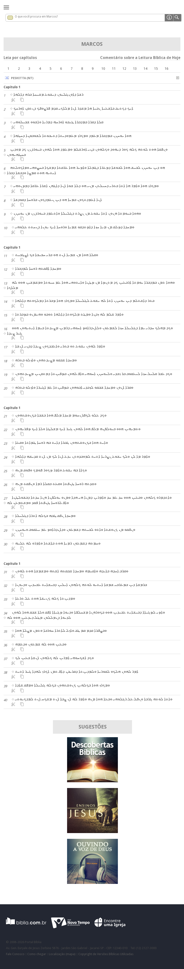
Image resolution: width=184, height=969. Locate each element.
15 (156, 68)
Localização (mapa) (62, 954)
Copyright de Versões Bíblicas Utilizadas (105, 954)
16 (166, 68)
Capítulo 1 (12, 87)
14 (145, 68)
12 (124, 68)
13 (135, 68)
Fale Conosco (15, 954)
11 (114, 68)
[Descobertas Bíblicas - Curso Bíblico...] (92, 781)
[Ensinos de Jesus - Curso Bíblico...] (92, 831)
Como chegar (36, 954)
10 (103, 68)
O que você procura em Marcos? (36, 16)
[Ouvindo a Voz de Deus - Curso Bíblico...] (92, 882)
